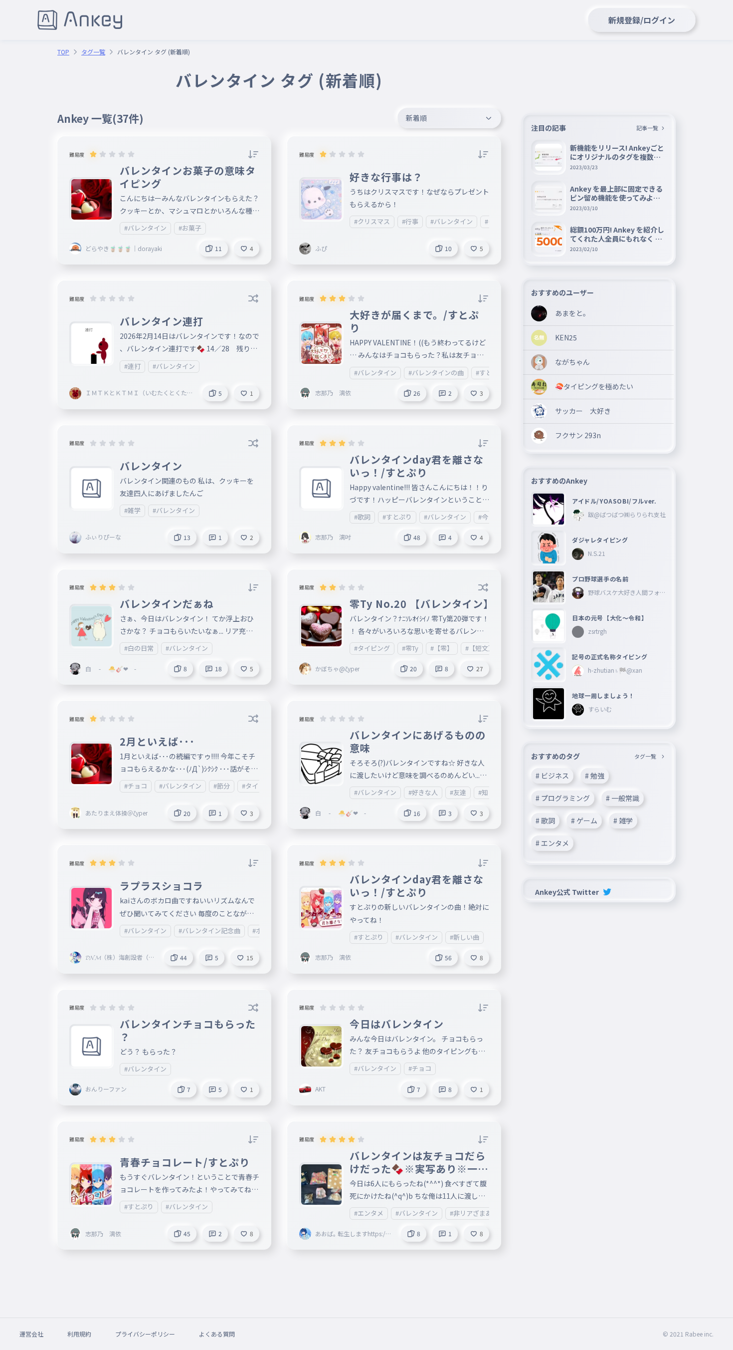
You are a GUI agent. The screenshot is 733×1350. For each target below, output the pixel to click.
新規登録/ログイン (641, 20)
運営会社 (31, 1334)
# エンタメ (552, 843)
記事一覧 (647, 128)
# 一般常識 (622, 798)
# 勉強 (594, 776)
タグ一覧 (93, 52)
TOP (63, 52)
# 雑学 (623, 820)
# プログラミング (563, 798)
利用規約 (79, 1334)
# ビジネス (552, 776)
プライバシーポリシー (145, 1334)
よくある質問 (217, 1334)
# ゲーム (584, 820)
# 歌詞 (545, 820)
